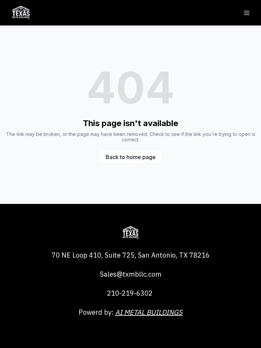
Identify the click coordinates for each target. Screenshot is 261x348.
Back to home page (131, 157)
